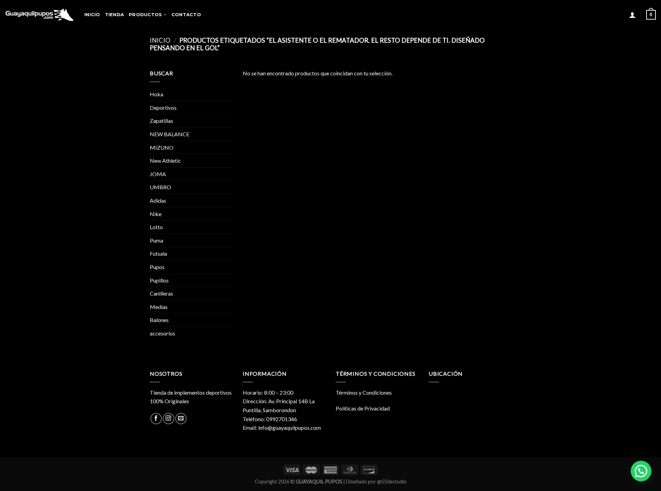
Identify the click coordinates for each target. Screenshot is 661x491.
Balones (159, 320)
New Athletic (165, 160)
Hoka (156, 94)
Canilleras (161, 293)
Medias (159, 306)
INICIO (92, 14)
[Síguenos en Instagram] (168, 418)
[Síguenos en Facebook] (156, 418)
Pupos (157, 267)
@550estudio (392, 481)
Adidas (158, 200)
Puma (156, 240)
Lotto (156, 227)
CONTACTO (186, 14)
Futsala (158, 253)
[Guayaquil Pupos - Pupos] (39, 15)
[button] (641, 471)
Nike (155, 214)
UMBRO (160, 187)
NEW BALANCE (169, 134)
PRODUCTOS (145, 14)
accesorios (162, 333)
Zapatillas (161, 120)
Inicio (160, 40)
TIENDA (114, 14)
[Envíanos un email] (181, 418)
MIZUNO (162, 147)
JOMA (158, 174)
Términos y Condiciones (364, 392)
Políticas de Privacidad (363, 408)
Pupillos (159, 280)
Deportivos (163, 107)
